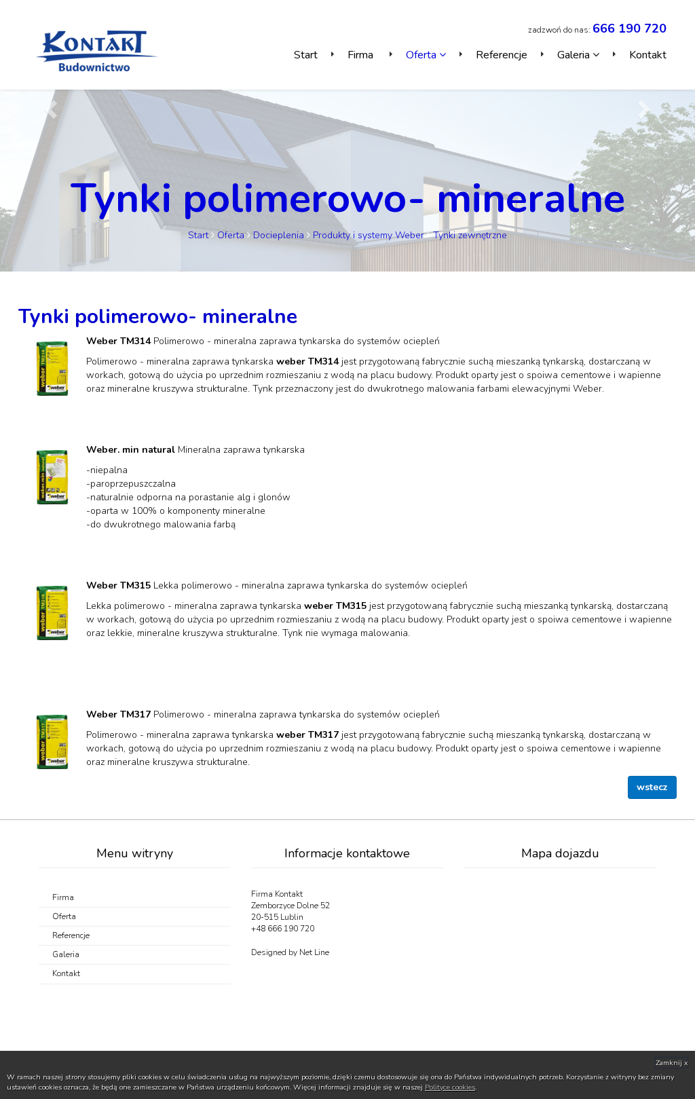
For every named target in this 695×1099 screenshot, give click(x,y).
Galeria (65, 954)
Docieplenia (278, 235)
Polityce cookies (450, 1087)
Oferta (230, 235)
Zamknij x (672, 1063)
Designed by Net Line (290, 952)
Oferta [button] (422, 55)
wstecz (652, 787)
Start (306, 55)
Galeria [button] (575, 55)
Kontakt (647, 55)
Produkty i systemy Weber (370, 235)
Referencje (501, 55)
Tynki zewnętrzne (470, 235)
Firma (362, 55)
